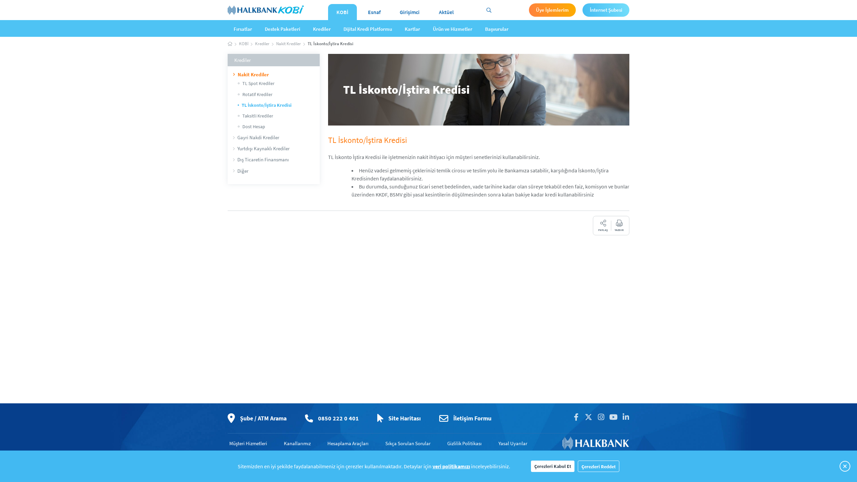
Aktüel (446, 12)
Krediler (322, 29)
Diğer (242, 171)
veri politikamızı (451, 466)
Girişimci (409, 12)
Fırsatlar (243, 29)
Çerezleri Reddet (598, 467)
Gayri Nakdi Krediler (258, 137)
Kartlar (412, 29)
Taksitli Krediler (257, 115)
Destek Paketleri (282, 29)
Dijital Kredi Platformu (367, 29)
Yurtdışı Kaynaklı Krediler (263, 148)
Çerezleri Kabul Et (552, 466)
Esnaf (374, 12)
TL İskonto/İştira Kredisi (267, 105)
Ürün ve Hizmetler (452, 29)
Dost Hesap (253, 126)
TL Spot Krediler (258, 83)
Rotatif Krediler (257, 94)
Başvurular (497, 29)
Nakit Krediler (253, 74)
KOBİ (342, 12)
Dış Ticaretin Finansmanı (263, 159)
